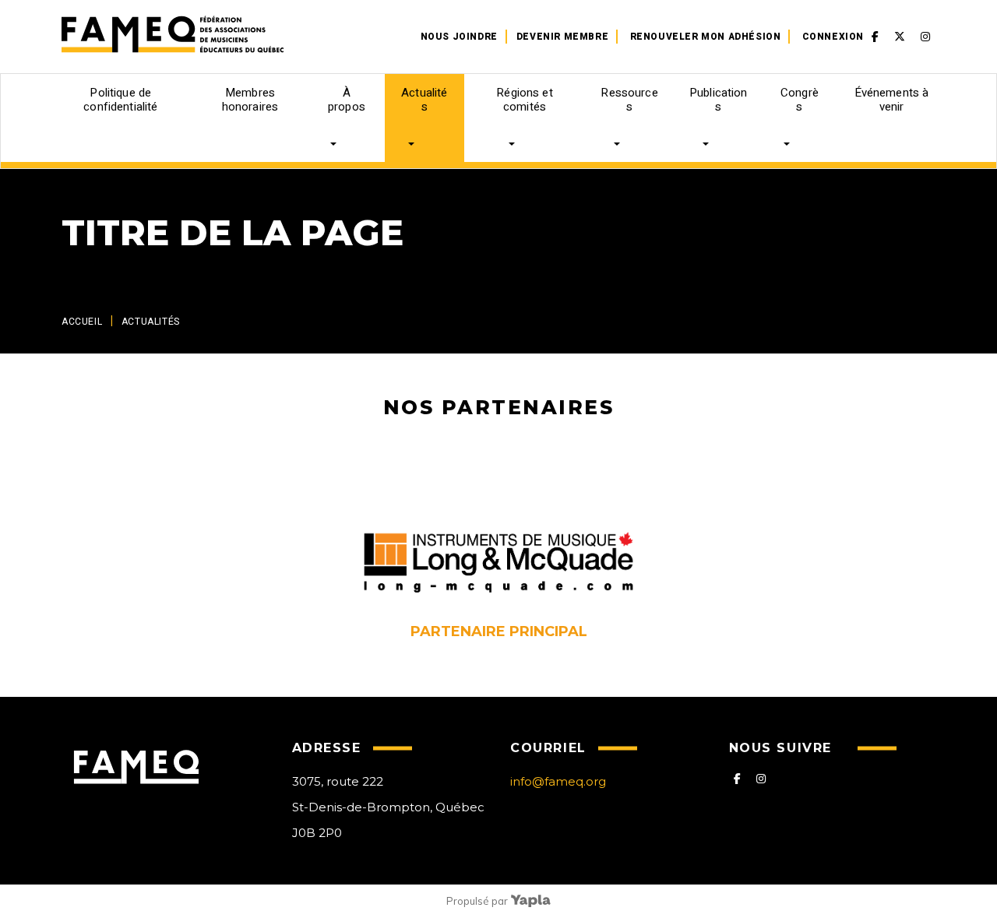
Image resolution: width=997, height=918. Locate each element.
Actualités (424, 99)
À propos (346, 99)
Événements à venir (891, 99)
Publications (718, 99)
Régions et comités (524, 99)
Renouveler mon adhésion (705, 37)
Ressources (629, 99)
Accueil (82, 322)
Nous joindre (459, 37)
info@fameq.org (558, 781)
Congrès (799, 99)
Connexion (833, 37)
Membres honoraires (250, 99)
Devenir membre (562, 37)
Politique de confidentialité (120, 99)
